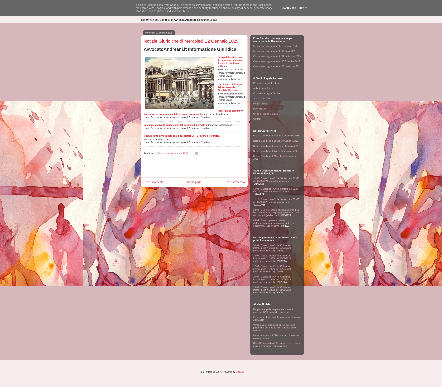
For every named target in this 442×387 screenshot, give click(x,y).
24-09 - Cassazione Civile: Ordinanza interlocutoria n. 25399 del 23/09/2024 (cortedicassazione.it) (272, 248)
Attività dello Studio (263, 88)
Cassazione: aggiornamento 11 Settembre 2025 (277, 56)
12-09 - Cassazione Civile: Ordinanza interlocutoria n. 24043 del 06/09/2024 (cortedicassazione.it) (272, 269)
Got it (303, 8)
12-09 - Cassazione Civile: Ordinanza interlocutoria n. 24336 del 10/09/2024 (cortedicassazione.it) (272, 258)
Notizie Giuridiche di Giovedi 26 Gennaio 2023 (276, 151)
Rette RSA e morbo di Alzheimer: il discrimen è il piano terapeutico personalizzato (276, 344)
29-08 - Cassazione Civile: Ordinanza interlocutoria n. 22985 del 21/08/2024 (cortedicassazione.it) (272, 290)
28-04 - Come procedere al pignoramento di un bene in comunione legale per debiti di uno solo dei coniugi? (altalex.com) (276, 213)
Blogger (239, 372)
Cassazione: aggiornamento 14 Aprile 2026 (274, 51)
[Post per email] (196, 153)
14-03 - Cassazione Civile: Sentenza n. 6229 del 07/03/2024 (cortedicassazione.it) (275, 190)
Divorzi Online (260, 103)
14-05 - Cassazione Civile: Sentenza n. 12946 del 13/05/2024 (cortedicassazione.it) (276, 179)
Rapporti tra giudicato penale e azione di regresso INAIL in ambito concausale (273, 310)
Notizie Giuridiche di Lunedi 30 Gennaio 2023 (275, 141)
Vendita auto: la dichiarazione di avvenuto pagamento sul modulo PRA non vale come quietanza (274, 328)
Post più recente (154, 182)
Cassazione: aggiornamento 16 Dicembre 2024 (276, 61)
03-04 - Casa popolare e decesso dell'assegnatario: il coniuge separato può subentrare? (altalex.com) (273, 223)
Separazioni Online (262, 98)
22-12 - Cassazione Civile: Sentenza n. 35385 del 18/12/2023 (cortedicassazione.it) (276, 200)
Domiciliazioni (260, 108)
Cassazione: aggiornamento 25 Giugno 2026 (275, 46)
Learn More (288, 8)
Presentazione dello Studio (266, 83)
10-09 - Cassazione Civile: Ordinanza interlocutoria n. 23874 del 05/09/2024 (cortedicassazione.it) (272, 279)
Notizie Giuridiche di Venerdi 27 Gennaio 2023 (276, 146)
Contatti (257, 119)
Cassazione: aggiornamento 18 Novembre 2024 (277, 66)
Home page (194, 182)
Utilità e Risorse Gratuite (265, 114)
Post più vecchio (235, 182)
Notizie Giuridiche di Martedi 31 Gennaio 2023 (276, 135)
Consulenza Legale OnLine (266, 93)
